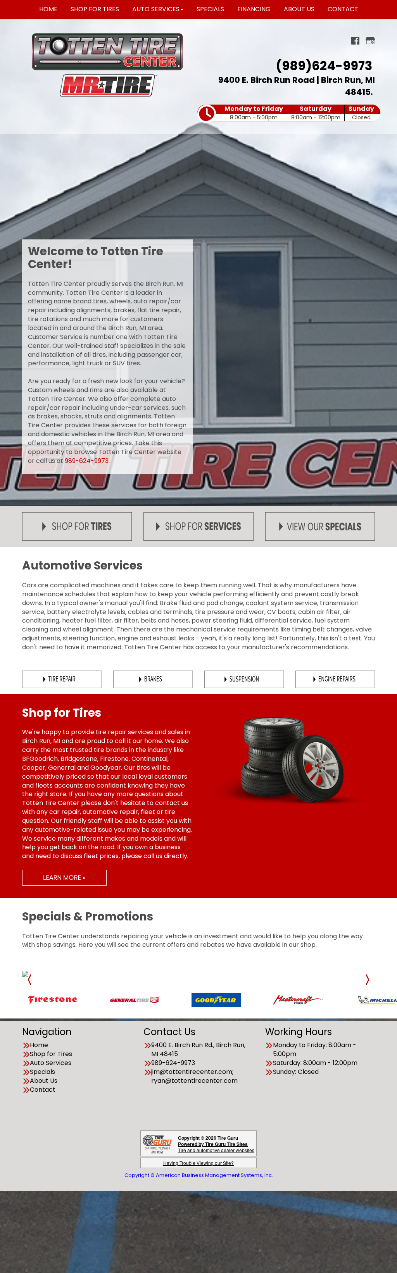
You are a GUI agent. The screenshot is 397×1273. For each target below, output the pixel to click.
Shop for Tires (51, 1048)
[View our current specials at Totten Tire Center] (320, 526)
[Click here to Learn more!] (64, 877)
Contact (42, 1084)
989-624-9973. (87, 460)
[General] (63, 993)
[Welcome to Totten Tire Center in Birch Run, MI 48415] (107, 51)
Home (39, 1039)
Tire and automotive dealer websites (216, 1141)
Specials (42, 1066)
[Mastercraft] (227, 993)
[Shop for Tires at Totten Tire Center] (77, 526)
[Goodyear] (145, 993)
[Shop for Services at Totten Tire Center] (198, 526)
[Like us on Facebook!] (355, 40)
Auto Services (50, 1057)
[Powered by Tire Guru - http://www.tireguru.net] (157, 1137)
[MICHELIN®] (309, 993)
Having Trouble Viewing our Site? (198, 1157)
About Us (43, 1075)
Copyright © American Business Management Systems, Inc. (198, 1169)
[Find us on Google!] (370, 40)
